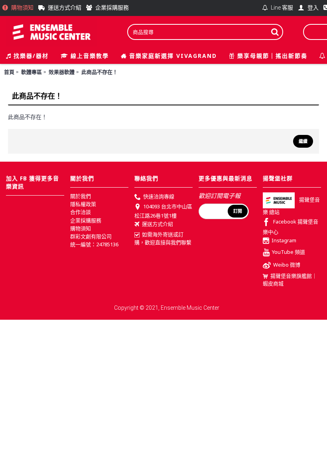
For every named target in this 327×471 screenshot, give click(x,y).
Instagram (284, 240)
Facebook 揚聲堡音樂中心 (290, 227)
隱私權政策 (83, 204)
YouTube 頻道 (288, 251)
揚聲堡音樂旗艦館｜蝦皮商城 (290, 279)
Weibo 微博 (286, 264)
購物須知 (80, 228)
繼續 (303, 141)
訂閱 (237, 211)
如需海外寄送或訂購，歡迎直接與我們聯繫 (162, 238)
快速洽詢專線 (158, 196)
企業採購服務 (85, 220)
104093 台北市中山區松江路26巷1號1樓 (163, 211)
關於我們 (80, 196)
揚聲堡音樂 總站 (291, 206)
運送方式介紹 (157, 224)
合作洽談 (80, 212)
